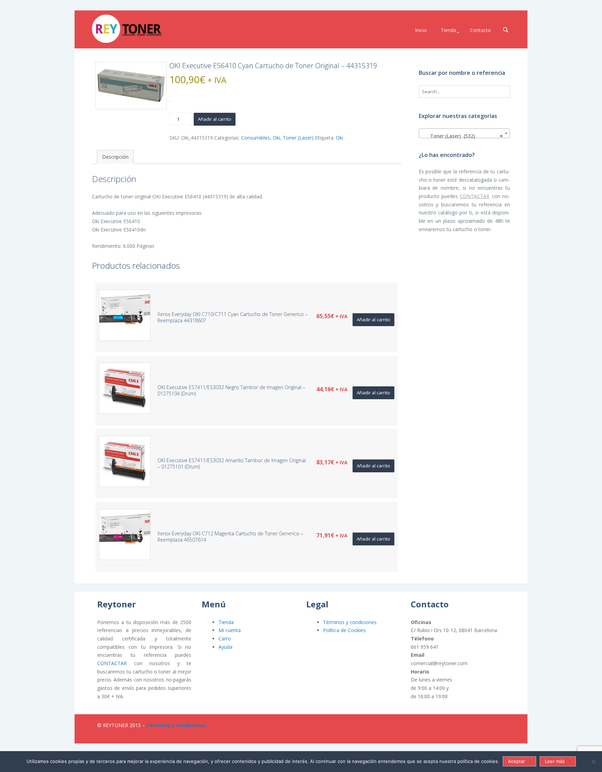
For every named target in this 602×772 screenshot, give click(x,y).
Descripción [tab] (115, 156)
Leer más (555, 761)
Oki (276, 137)
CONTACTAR (474, 196)
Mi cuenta (229, 630)
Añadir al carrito (214, 119)
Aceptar (516, 761)
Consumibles (255, 137)
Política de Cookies (344, 630)
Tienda (226, 622)
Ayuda (225, 647)
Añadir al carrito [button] (373, 319)
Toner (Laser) (298, 137)
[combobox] (464, 133)
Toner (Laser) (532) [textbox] (462, 136)
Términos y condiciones (350, 622)
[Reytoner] (127, 29)
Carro (224, 638)
